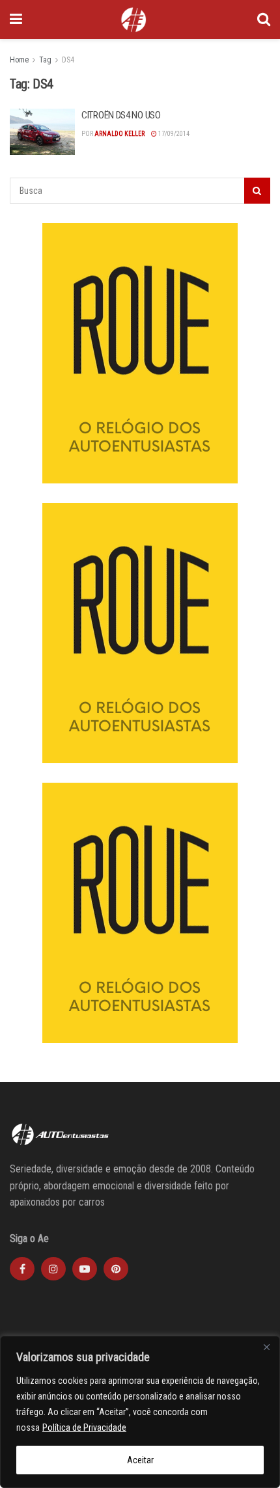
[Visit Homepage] (133, 20)
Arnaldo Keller (119, 133)
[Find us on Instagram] (53, 1268)
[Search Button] (263, 19)
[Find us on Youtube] (84, 1268)
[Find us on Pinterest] (116, 1268)
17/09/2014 (173, 133)
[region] (140, 1412)
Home (19, 59)
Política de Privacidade (84, 1427)
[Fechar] (266, 1347)
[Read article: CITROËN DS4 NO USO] (42, 132)
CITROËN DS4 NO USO (121, 115)
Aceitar (140, 1460)
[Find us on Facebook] (22, 1268)
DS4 (68, 59)
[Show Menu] (16, 19)
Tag (45, 59)
